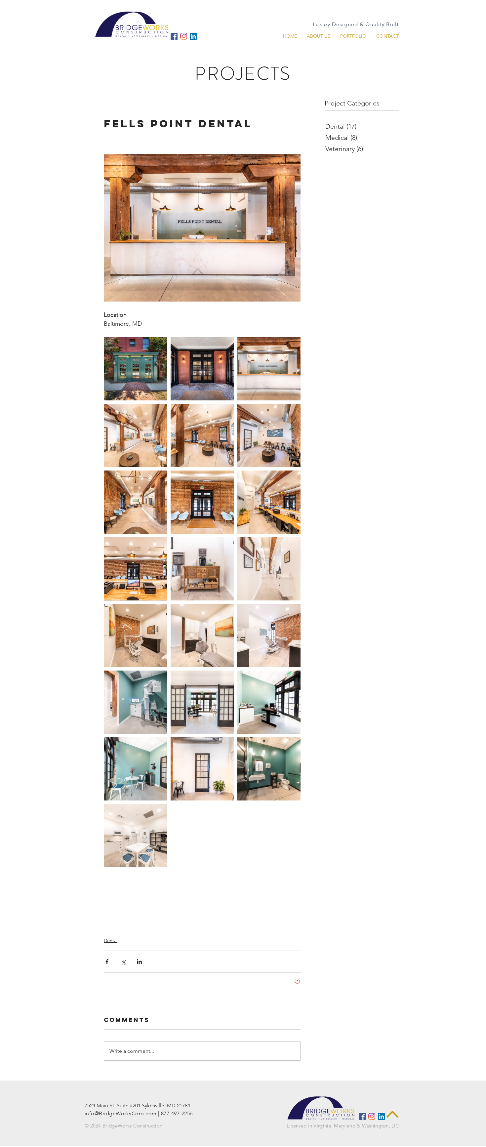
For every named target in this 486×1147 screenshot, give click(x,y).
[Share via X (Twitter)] (123, 962)
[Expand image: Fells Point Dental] (135, 369)
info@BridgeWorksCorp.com (121, 1113)
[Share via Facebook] (107, 962)
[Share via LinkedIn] (139, 962)
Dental (110, 940)
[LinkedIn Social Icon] (193, 36)
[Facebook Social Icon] (174, 36)
